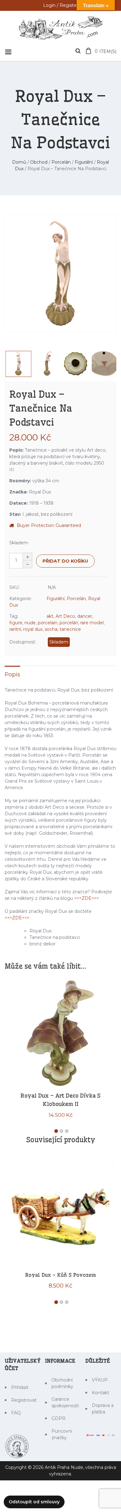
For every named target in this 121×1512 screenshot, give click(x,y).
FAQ (16, 1413)
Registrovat (23, 1400)
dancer (84, 616)
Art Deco (65, 616)
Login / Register (60, 5)
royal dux (33, 629)
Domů (19, 162)
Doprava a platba (103, 1409)
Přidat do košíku (65, 561)
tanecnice (70, 629)
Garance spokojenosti (64, 1402)
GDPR (58, 1418)
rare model (92, 623)
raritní (15, 629)
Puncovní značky (62, 1434)
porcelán (69, 623)
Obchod (38, 162)
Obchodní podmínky (62, 1383)
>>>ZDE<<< (86, 898)
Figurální (84, 162)
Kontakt (100, 1392)
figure (15, 623)
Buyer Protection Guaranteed (49, 525)
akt (50, 616)
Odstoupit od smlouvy (34, 1502)
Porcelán (61, 162)
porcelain (47, 623)
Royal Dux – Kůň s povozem (60, 1275)
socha (51, 629)
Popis (12, 674)
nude (30, 623)
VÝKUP (100, 1380)
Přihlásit (20, 1387)
